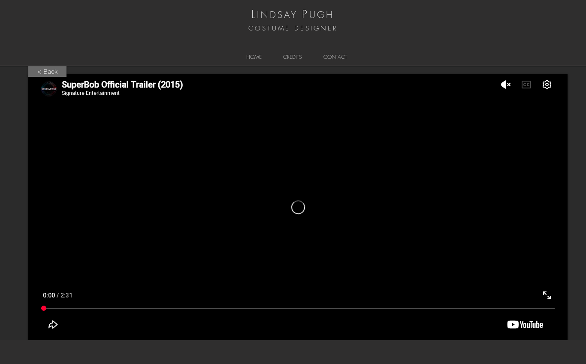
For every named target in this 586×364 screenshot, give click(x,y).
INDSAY (277, 15)
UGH (322, 15)
